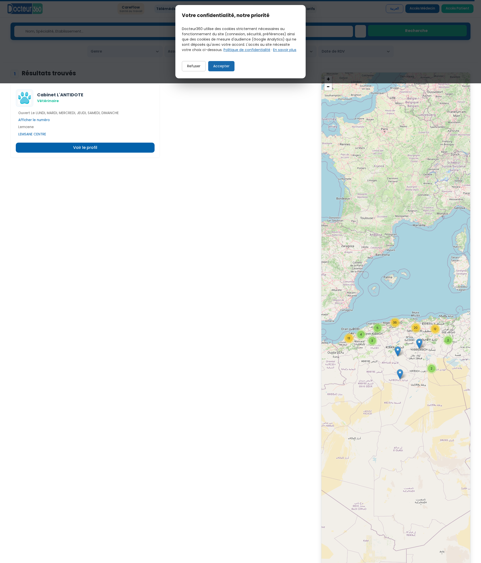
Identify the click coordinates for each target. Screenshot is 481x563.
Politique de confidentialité (246, 49)
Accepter (221, 66)
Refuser (193, 66)
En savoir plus (284, 49)
